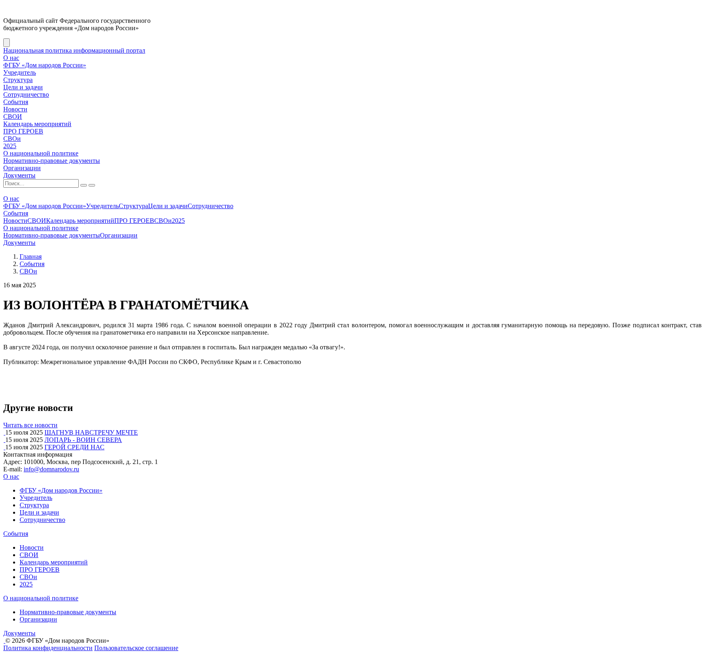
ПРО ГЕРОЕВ (23, 131)
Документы (19, 175)
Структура (18, 79)
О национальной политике (40, 153)
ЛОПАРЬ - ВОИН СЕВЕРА (83, 439)
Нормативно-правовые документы (51, 160)
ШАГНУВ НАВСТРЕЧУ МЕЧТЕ (91, 432)
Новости (15, 109)
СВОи (12, 138)
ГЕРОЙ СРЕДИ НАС (74, 447)
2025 (9, 145)
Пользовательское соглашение (136, 647)
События (15, 101)
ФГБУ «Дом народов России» (44, 65)
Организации (22, 167)
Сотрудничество (26, 94)
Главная (31, 256)
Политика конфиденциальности (48, 647)
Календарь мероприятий (37, 123)
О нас (11, 57)
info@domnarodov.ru (51, 469)
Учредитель (19, 72)
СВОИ (12, 116)
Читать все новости (30, 425)
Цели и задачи (23, 87)
